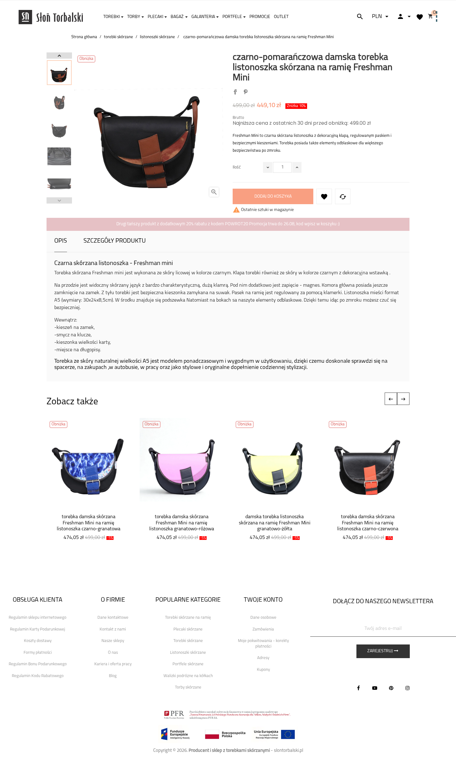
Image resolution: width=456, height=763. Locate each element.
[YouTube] (374, 687)
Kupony (263, 670)
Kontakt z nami (113, 629)
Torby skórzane (188, 687)
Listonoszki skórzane (188, 653)
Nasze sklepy (112, 641)
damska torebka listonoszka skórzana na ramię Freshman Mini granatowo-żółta (275, 523)
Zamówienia (263, 629)
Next (59, 55)
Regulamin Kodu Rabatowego (38, 676)
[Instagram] (407, 687)
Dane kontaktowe (112, 618)
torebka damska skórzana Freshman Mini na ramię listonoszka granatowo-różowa (181, 523)
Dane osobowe (263, 618)
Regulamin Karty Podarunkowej (37, 629)
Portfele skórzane (187, 664)
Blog (113, 676)
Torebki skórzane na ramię (188, 618)
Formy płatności (38, 653)
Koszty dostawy (37, 641)
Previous (59, 200)
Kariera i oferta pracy (113, 664)
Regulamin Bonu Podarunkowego (38, 664)
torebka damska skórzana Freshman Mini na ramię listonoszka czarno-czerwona (367, 523)
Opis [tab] (60, 241)
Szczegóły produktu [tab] (114, 241)
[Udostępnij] (235, 92)
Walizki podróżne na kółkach (188, 676)
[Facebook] (358, 687)
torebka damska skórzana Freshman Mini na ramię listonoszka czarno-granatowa (88, 523)
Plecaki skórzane (188, 629)
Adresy (263, 658)
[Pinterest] (245, 92)
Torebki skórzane (188, 641)
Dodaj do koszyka (273, 196)
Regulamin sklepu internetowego (37, 618)
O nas (113, 653)
